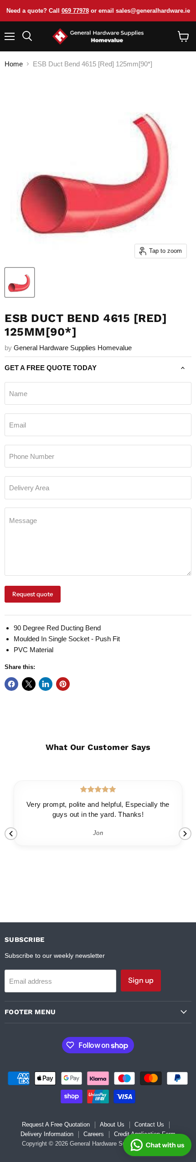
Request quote (32, 594)
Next (185, 833)
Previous (11, 833)
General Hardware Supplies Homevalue (73, 348)
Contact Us (149, 1124)
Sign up (141, 980)
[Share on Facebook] (11, 684)
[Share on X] (29, 684)
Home (14, 64)
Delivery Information (47, 1134)
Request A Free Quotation (56, 1124)
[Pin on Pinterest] (63, 684)
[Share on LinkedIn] (45, 684)
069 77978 (75, 10)
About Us (112, 1124)
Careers (93, 1134)
